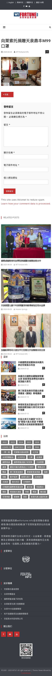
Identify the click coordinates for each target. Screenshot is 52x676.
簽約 (4, 492)
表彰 (25, 496)
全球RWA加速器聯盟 (12, 608)
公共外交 (21, 457)
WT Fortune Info (22, 52)
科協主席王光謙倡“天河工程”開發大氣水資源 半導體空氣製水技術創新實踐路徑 (31, 422)
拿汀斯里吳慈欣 (16, 472)
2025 (29, 442)
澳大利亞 (15, 482)
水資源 (5, 482)
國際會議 (6, 462)
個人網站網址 (10, 177)
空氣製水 (40, 487)
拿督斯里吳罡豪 (33, 472)
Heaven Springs (21, 309)
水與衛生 (38, 477)
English (11, 2)
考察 (27, 492)
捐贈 (46, 472)
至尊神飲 (6, 496)
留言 (7, 124)
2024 (21, 442)
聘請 (34, 492)
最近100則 (40, 2)
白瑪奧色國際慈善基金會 (12, 487)
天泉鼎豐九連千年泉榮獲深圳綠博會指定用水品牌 (23, 305)
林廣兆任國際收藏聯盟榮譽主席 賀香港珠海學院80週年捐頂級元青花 (31, 379)
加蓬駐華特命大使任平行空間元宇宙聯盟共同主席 (23, 350)
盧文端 (29, 487)
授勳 (4, 477)
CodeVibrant (26, 673)
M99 (29, 447)
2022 (4, 442)
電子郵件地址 (11, 165)
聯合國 (43, 492)
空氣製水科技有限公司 (13, 618)
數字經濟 (13, 477)
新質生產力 (26, 477)
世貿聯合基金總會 (21, 452)
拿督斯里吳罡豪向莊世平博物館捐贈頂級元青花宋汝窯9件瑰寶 (31, 407)
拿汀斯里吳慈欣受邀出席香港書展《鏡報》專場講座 (31, 392)
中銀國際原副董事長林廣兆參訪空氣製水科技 (31, 363)
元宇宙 (35, 452)
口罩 (31, 457)
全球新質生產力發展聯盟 (14, 604)
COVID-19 (6, 447)
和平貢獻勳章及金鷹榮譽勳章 (16, 613)
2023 (13, 442)
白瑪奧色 (27, 482)
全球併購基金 (8, 457)
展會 (4, 467)
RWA (37, 447)
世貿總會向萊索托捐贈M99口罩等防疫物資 (9, 94)
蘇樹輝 (16, 496)
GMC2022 (19, 447)
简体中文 (20, 2)
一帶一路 (6, 452)
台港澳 (39, 457)
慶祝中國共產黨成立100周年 (22, 467)
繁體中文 (30, 2)
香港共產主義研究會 (39, 496)
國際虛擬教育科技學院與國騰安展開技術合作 (21, 261)
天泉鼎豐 (40, 462)
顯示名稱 (9, 152)
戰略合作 (41, 467)
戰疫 (4, 472)
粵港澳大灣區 (15, 492)
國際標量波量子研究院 (23, 462)
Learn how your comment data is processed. (26, 203)
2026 (37, 442)
